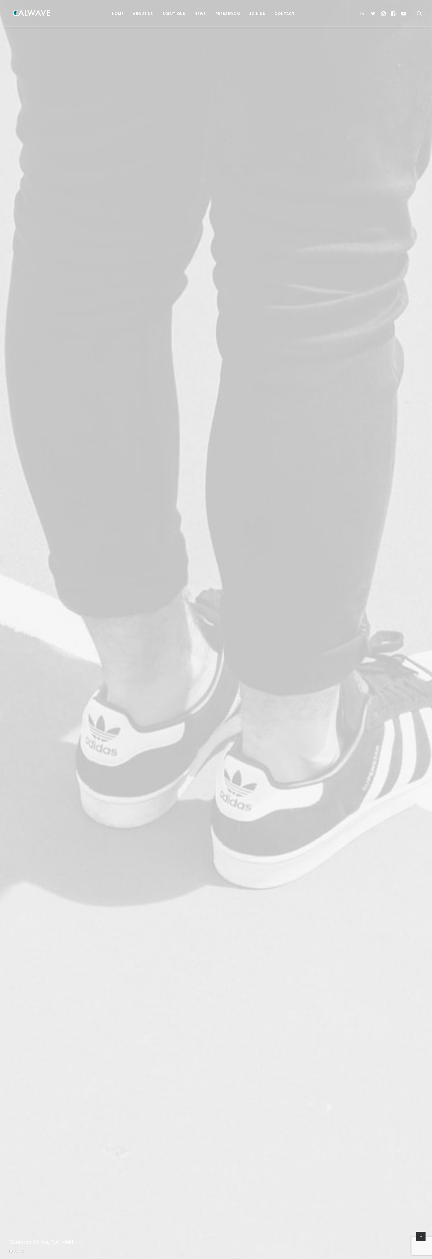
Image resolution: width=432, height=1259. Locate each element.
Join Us (257, 13)
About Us (143, 13)
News (200, 13)
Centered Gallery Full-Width (42, 1242)
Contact (284, 13)
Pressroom (227, 13)
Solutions (174, 13)
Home (117, 13)
